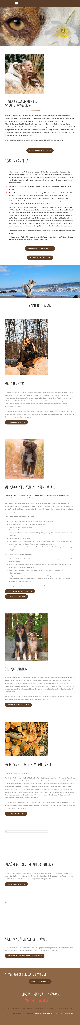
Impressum (37, 1013)
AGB (57, 1013)
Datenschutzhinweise (48, 1013)
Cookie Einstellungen (66, 1013)
